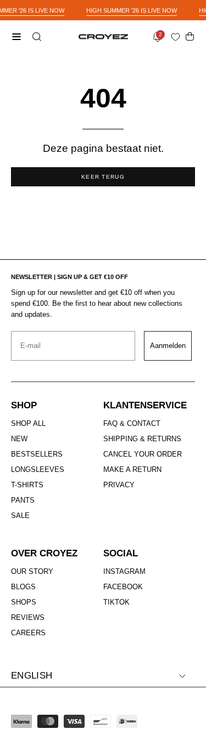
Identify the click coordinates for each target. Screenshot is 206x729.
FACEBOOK (123, 587)
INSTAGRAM (124, 571)
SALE (20, 515)
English (31, 675)
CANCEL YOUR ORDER (142, 454)
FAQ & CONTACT (131, 423)
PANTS (23, 500)
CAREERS (28, 633)
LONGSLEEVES (37, 469)
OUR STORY (32, 571)
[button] (35, 36)
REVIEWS (27, 617)
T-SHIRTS (27, 485)
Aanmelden (168, 345)
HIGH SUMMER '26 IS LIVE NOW (131, 10)
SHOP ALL (28, 423)
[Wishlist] (177, 37)
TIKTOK (116, 602)
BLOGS (23, 587)
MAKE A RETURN (132, 469)
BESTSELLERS (37, 454)
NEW (19, 439)
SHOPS (23, 602)
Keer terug (103, 177)
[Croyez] (103, 37)
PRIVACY (119, 485)
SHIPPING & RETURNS (142, 439)
